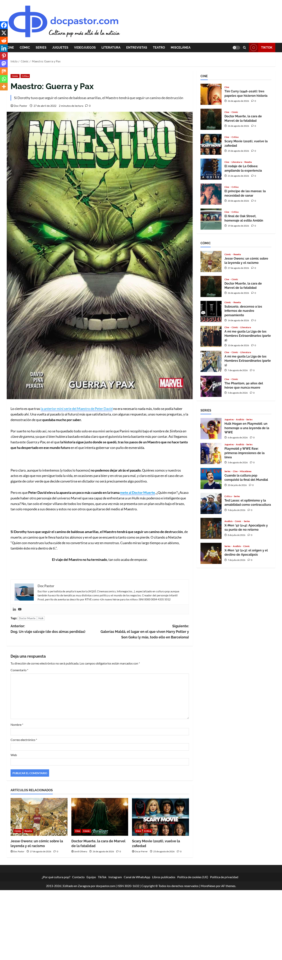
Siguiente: (145, 631)
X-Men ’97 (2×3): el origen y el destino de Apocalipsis (211, 553)
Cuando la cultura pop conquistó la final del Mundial (211, 478)
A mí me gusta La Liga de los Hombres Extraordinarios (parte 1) (211, 361)
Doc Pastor (20, 105)
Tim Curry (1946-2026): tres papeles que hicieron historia (211, 94)
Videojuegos (85, 47)
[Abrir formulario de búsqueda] (244, 47)
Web (14, 755)
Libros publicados (163, 877)
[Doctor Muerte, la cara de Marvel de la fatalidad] (99, 817)
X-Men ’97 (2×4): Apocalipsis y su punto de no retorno (211, 528)
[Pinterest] (4, 56)
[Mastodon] (4, 63)
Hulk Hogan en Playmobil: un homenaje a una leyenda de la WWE (211, 428)
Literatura (110, 47)
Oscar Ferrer (141, 851)
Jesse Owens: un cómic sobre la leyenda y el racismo (211, 261)
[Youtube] (19, 609)
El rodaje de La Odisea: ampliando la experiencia (211, 169)
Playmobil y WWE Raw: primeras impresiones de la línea (211, 453)
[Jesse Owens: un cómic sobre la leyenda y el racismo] (39, 817)
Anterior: (48, 629)
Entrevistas (136, 47)
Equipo (91, 877)
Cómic (25, 47)
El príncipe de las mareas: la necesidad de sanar (211, 194)
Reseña (28, 830)
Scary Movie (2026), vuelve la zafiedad (211, 144)
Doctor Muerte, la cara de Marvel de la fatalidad (211, 119)
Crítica (25, 75)
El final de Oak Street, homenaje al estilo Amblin (211, 219)
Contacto (78, 877)
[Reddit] (4, 40)
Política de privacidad (224, 877)
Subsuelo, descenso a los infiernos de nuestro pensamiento (211, 311)
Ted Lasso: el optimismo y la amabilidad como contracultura (211, 503)
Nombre (17, 724)
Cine (10, 47)
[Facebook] (4, 25)
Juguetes (60, 47)
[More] (4, 86)
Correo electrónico (24, 740)
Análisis (240, 419)
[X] (4, 33)
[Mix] (4, 71)
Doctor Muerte (27, 618)
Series (41, 47)
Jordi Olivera (80, 851)
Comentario (19, 670)
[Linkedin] (14, 609)
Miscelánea (180, 47)
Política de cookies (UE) (192, 877)
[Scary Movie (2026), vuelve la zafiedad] (160, 817)
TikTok (266, 47)
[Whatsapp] (4, 79)
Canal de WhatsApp (137, 877)
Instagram (115, 877)
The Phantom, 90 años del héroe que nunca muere (211, 386)
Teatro (159, 47)
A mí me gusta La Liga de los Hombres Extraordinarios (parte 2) (211, 336)
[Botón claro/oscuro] (236, 48)
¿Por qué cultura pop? (56, 877)
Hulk (41, 618)
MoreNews (208, 886)
